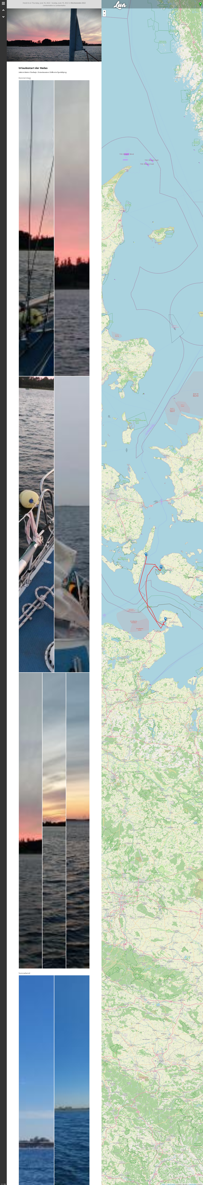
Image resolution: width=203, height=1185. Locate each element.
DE (2, 1184)
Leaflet (163, 1184)
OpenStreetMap (171, 1184)
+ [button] (104, 11)
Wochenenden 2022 (78, 3)
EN (5, 1184)
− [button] (104, 14)
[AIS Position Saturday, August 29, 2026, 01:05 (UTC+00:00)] (200, 4)
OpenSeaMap (192, 1184)
